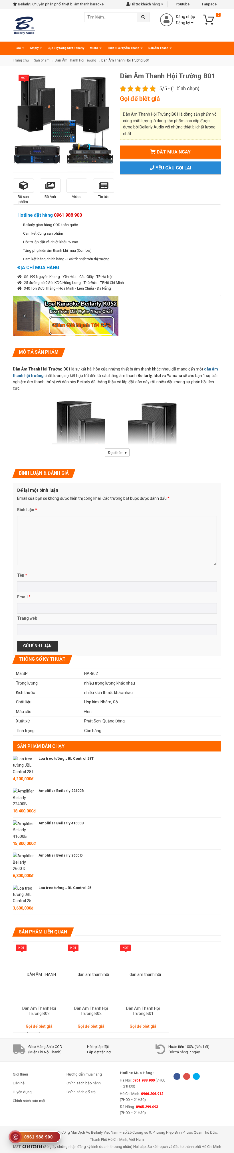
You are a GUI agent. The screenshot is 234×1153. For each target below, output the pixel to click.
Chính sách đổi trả (81, 1092)
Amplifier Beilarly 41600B (61, 823)
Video (77, 196)
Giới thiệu (20, 1074)
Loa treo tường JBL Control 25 (65, 888)
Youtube (182, 4)
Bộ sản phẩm (23, 199)
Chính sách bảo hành (83, 1083)
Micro (94, 48)
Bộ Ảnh (50, 196)
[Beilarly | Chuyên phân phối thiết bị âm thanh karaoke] (24, 25)
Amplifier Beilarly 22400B (61, 791)
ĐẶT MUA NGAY (173, 152)
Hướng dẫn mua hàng (84, 1074)
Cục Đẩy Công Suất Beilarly (66, 48)
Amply (34, 48)
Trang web (27, 618)
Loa (18, 48)
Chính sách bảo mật (29, 1101)
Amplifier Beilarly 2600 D (61, 855)
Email (24, 597)
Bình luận (27, 509)
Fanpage (209, 4)
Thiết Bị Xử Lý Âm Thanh (123, 48)
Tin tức (103, 196)
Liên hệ (19, 1083)
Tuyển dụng (22, 1092)
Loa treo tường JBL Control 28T (66, 758)
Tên (22, 575)
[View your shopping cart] (211, 19)
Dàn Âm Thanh (158, 48)
